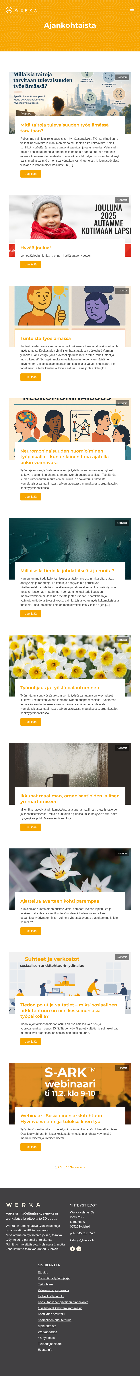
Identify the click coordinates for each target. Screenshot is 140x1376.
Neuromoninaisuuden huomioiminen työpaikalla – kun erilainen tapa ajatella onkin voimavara (64, 456)
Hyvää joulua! (35, 247)
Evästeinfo (45, 1349)
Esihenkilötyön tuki (51, 1296)
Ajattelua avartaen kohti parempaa (59, 901)
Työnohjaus (45, 1284)
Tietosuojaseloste (50, 1344)
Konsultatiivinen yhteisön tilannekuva (63, 1302)
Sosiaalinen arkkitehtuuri (54, 1320)
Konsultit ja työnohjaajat (54, 1278)
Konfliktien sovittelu (51, 1314)
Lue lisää (31, 173)
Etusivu (43, 1272)
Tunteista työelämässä (45, 338)
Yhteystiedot (46, 1338)
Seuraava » (77, 1167)
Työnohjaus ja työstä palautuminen (59, 687)
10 (67, 1167)
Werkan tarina (47, 1332)
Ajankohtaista (47, 1326)
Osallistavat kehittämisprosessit (60, 1308)
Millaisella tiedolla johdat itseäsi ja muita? (67, 570)
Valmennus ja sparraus (53, 1290)
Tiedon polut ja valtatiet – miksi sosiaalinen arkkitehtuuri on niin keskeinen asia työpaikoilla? (68, 1010)
